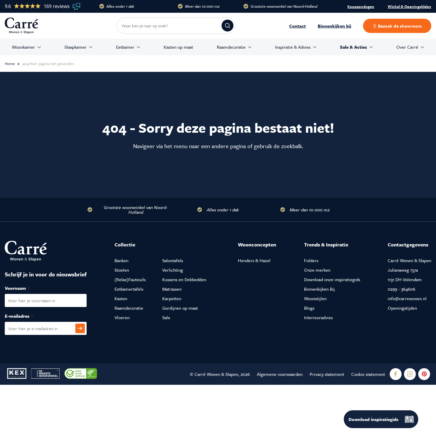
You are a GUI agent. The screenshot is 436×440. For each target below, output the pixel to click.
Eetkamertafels (128, 289)
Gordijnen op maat (180, 308)
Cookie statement (368, 374)
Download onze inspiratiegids (332, 279)
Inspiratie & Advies (293, 47)
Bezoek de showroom (399, 26)
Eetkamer (125, 47)
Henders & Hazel (254, 260)
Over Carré (407, 47)
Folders (311, 260)
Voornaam (23, 288)
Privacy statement (327, 374)
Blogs (309, 308)
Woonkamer (23, 47)
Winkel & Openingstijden (409, 7)
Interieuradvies (318, 317)
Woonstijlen (315, 298)
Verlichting (172, 270)
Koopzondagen (360, 7)
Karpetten (171, 298)
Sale (166, 317)
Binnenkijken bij (334, 26)
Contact (297, 26)
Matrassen (172, 289)
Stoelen (121, 270)
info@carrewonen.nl (407, 298)
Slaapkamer (75, 47)
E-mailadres (25, 316)
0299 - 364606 (401, 289)
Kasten (120, 298)
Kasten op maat (178, 47)
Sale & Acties (353, 47)
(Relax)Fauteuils (130, 279)
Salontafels (172, 260)
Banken (121, 260)
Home (10, 64)
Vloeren (122, 317)
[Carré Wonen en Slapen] (26, 26)
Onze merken (317, 270)
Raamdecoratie (231, 47)
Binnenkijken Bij (319, 289)
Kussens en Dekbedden (184, 279)
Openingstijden (402, 308)
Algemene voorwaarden (280, 374)
